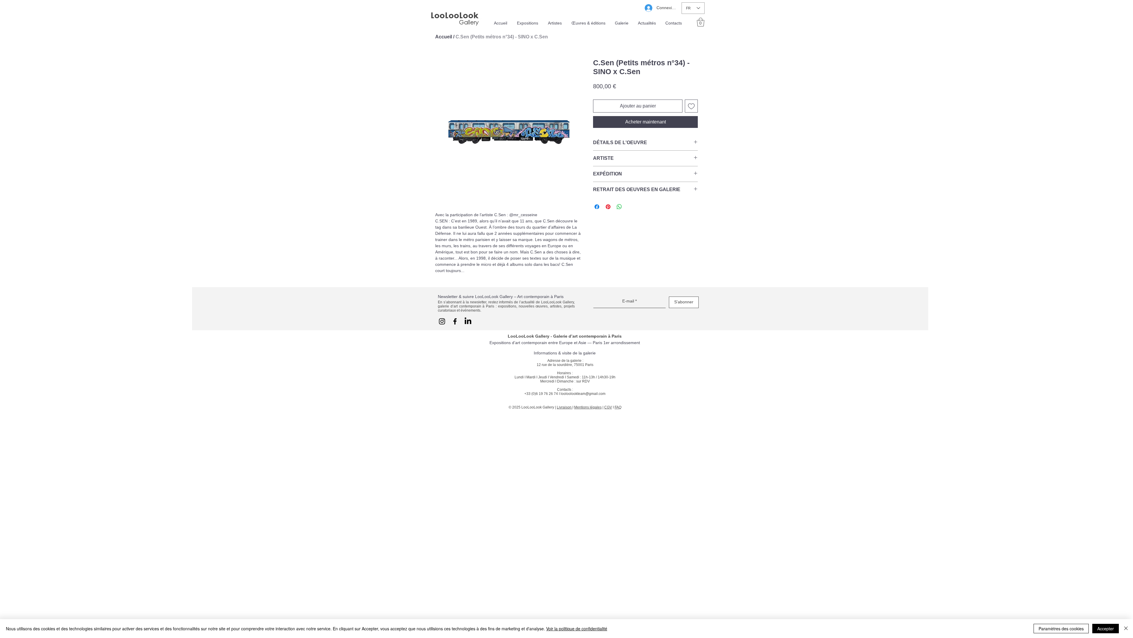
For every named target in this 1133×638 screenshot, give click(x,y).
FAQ (618, 407)
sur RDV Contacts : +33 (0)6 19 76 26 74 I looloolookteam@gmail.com (564, 387)
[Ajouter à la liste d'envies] (691, 106)
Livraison (564, 407)
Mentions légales (588, 407)
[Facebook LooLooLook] (455, 321)
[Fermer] (1125, 628)
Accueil (443, 36)
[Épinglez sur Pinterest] (608, 206)
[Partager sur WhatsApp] (619, 206)
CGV (608, 407)
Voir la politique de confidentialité (576, 629)
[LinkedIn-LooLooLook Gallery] (468, 321)
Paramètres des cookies (1061, 629)
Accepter (1105, 629)
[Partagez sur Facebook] (596, 206)
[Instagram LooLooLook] (442, 321)
